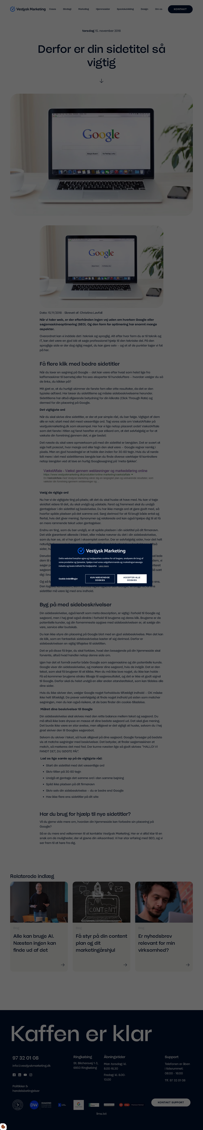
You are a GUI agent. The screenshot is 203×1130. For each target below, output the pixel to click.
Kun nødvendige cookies (100, 578)
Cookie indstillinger (68, 578)
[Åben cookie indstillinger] (3, 1126)
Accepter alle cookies (131, 578)
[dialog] (101, 565)
